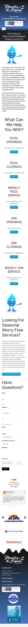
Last (3, 404)
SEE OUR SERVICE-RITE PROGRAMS (11, 374)
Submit (5, 469)
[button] (3, 517)
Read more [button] (5, 503)
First (3, 399)
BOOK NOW (14, 151)
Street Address (5, 413)
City (3, 418)
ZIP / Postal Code (6, 424)
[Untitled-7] (14, 593)
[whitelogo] (14, 4)
